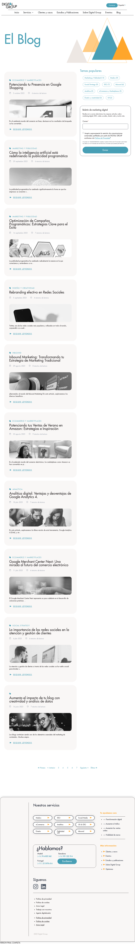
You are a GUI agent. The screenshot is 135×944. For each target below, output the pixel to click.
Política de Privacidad (102, 138)
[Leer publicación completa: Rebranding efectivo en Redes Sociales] (40, 313)
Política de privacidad (43, 899)
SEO (107, 84)
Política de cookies (43, 902)
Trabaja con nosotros (44, 910)
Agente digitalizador (43, 913)
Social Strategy (21, 626)
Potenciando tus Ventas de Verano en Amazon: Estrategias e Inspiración (36, 427)
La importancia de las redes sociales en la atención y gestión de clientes (39, 631)
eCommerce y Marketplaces (27, 80)
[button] (33, 12)
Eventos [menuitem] (108, 12)
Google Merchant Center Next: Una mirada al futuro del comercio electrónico (38, 563)
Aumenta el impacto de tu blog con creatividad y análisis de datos (34, 699)
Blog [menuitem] (119, 12)
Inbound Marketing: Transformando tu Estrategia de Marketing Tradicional (36, 359)
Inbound (17, 353)
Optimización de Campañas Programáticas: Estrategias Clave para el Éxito (38, 224)
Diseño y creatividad (24, 288)
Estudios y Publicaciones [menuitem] (68, 12)
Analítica (18, 489)
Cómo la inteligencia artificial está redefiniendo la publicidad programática (38, 154)
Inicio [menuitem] (17, 12)
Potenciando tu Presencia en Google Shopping (35, 86)
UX (110, 98)
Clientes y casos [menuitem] (45, 12)
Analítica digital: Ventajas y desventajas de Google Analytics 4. (40, 495)
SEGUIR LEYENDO (22, 129)
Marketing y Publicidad (25, 148)
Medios (114, 78)
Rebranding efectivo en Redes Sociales (36, 292)
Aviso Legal (40, 906)
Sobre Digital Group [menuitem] (92, 12)
